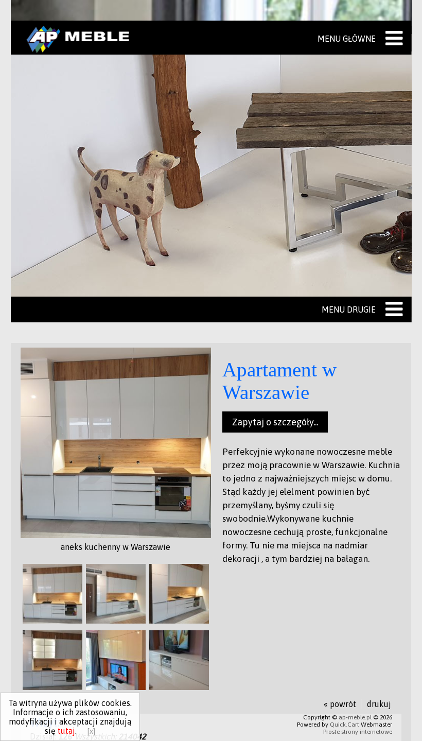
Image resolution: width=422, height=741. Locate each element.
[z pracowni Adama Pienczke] (116, 620)
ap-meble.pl (355, 717)
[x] (91, 731)
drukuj (379, 704)
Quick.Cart (344, 724)
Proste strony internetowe (357, 731)
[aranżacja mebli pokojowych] (116, 687)
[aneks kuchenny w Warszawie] (116, 535)
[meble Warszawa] (179, 687)
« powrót (340, 704)
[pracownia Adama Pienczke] (52, 687)
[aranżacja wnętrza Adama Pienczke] (179, 620)
